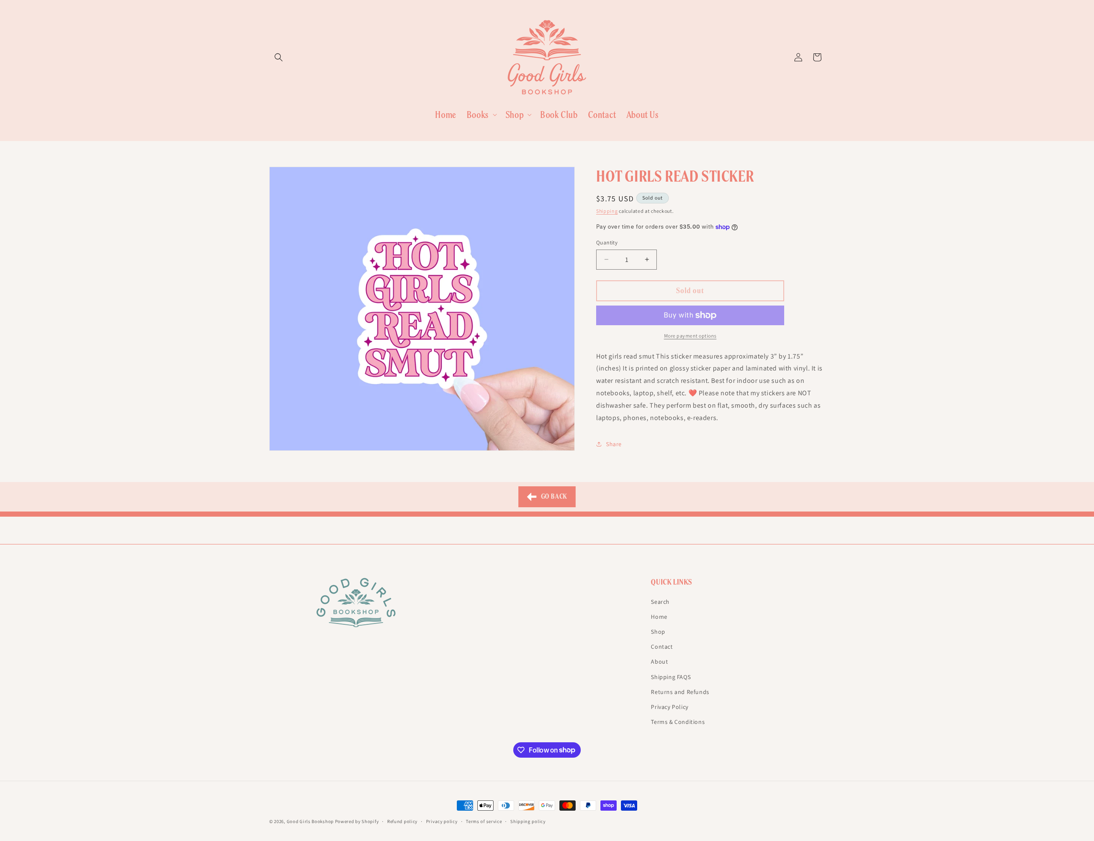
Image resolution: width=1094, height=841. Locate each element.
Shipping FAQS (671, 676)
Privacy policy (442, 821)
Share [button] (614, 444)
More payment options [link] (690, 335)
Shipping (607, 211)
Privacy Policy (669, 706)
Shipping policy (528, 821)
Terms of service (484, 821)
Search (660, 601)
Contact (662, 646)
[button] (278, 57)
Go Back (553, 496)
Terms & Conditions (678, 721)
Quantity (607, 242)
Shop (658, 631)
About (659, 661)
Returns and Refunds (680, 691)
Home (659, 616)
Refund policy (402, 821)
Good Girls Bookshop (310, 821)
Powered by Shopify (357, 821)
